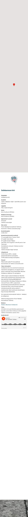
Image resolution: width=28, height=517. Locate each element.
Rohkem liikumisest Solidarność (9, 304)
